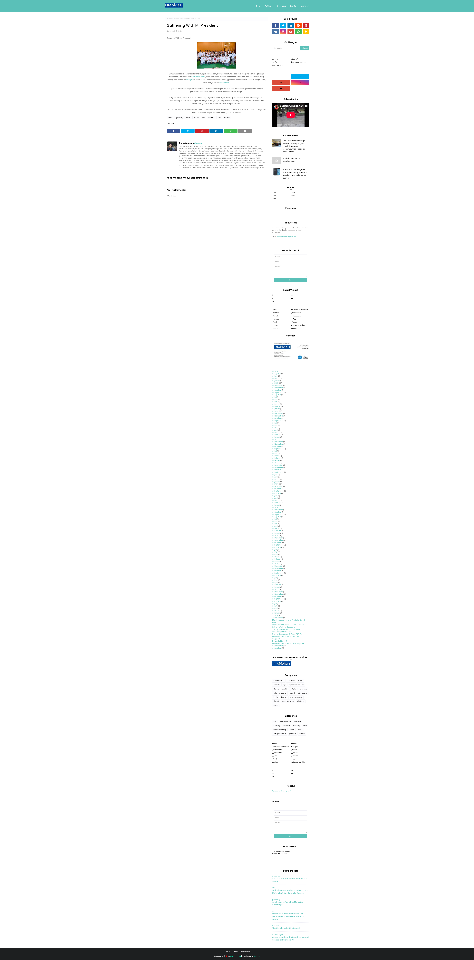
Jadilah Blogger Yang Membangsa (292, 159)
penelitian (292, 734)
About (235, 952)
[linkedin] (290, 25)
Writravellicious (279, 681)
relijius (276, 705)
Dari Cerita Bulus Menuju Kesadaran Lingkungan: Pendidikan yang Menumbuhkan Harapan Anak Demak (294, 146)
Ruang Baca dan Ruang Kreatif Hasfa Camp (281, 852)
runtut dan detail (198, 76)
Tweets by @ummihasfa (282, 791)
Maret (276, 378)
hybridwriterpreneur (299, 62)
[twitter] (283, 25)
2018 (274, 199)
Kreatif (292, 730)
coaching (285, 689)
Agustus (277, 373)
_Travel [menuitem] (294, 749)
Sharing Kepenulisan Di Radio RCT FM (287, 634)
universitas (303, 689)
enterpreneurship (296, 697)
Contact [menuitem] (294, 328)
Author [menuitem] (268, 6)
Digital (294, 689)
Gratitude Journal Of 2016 (282, 631)
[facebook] (275, 25)
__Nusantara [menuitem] (296, 316)
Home (228, 952)
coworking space (288, 701)
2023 (276, 439)
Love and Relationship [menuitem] (299, 310)
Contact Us (245, 952)
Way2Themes (235, 956)
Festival (283, 697)
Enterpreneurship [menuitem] (298, 325)
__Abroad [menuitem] (275, 319)
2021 (293, 193)
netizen (196, 118)
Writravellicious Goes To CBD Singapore (288, 643)
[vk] (275, 31)
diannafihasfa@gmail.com (286, 237)
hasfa (274, 62)
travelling (277, 726)
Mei (275, 402)
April (276, 430)
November (278, 387)
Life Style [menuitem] (275, 313)
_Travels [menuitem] (275, 316)
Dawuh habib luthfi (279, 641)
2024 (276, 411)
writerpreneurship (280, 693)
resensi (292, 693)
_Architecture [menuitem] (296, 313)
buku (275, 721)
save (219, 118)
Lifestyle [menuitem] (294, 746)
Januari (277, 380)
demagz (275, 59)
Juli (275, 397)
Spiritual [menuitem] (275, 328)
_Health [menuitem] (275, 325)
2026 (276, 371)
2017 (276, 589)
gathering (179, 118)
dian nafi (171, 31)
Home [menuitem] (258, 6)
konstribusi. (224, 82)
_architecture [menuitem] (277, 749)
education (291, 681)
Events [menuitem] (293, 6)
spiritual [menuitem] (275, 762)
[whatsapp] (298, 31)
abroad (276, 701)
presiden (211, 118)
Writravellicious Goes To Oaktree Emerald (289, 624)
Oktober (277, 390)
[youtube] (290, 31)
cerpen (299, 730)
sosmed (227, 118)
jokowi (188, 118)
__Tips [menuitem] (293, 319)
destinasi (297, 721)
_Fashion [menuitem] (294, 322)
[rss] (306, 31)
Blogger (257, 956)
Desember (278, 385)
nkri (203, 118)
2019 (293, 196)
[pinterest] (306, 25)
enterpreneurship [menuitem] (298, 762)
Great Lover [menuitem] (281, 6)
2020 (274, 196)
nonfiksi (302, 734)
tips (285, 685)
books (276, 697)
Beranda (170, 19)
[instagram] (283, 31)
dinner (176, 19)
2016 (276, 615)
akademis (300, 701)
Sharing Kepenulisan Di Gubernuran (286, 629)
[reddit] (298, 25)
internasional (302, 693)
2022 (274, 193)
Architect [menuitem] (305, 6)
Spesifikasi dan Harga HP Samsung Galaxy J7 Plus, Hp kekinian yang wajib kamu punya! (295, 173)
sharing (276, 689)
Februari (277, 406)
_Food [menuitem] (274, 322)
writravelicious (277, 65)
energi (189, 79)
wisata (300, 681)
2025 (276, 383)
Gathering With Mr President (283, 627)
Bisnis (305, 726)
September (278, 392)
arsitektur (277, 685)
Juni (275, 376)
